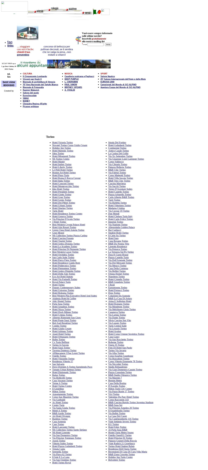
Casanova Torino (116, 312)
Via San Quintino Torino (64, 460)
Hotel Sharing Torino (62, 208)
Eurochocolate (30, 95)
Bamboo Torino (59, 419)
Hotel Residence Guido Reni (66, 263)
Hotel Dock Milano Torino (65, 312)
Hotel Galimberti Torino (119, 145)
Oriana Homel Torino (118, 274)
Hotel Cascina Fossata (63, 238)
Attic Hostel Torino (61, 301)
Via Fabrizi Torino (117, 172)
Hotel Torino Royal (61, 462)
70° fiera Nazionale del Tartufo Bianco (40, 84)
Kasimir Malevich (31, 90)
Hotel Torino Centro (62, 386)
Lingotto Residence (117, 246)
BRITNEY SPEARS (73, 87)
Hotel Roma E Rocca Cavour (66, 178)
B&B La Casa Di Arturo (120, 298)
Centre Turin (58, 405)
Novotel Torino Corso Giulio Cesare (69, 145)
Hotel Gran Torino (61, 197)
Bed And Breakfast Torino (65, 323)
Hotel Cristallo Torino (118, 279)
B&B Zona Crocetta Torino (121, 454)
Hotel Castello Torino (118, 191)
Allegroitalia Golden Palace (121, 227)
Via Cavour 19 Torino (118, 211)
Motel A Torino (59, 410)
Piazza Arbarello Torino (119, 194)
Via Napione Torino (117, 224)
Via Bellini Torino (117, 271)
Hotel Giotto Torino (61, 194)
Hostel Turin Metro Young (121, 432)
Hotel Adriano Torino (62, 331)
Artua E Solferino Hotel (119, 301)
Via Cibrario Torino (117, 164)
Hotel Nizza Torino (61, 309)
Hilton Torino (58, 391)
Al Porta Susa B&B (117, 430)
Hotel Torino (58, 284)
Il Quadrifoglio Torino (119, 410)
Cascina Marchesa (117, 183)
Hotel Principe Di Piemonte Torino (69, 249)
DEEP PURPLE (72, 79)
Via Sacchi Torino (117, 186)
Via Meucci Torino (117, 265)
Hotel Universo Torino (63, 290)
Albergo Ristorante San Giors (66, 317)
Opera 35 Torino (116, 345)
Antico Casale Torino (118, 150)
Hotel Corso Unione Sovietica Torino (126, 334)
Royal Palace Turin (61, 282)
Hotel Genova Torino (62, 216)
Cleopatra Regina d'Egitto (35, 104)
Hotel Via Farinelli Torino (64, 279)
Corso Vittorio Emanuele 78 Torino (125, 361)
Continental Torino (117, 148)
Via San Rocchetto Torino (120, 339)
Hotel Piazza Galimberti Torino (67, 446)
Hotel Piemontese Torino (64, 268)
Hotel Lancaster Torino (63, 427)
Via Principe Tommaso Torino (66, 438)
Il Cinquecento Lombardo (35, 76)
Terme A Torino (59, 383)
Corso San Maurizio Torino (65, 397)
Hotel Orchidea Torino (63, 254)
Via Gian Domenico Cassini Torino (125, 369)
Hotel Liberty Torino (62, 167)
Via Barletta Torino (117, 202)
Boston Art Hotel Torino (64, 172)
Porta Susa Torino (60, 304)
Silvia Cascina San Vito (119, 320)
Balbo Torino (58, 339)
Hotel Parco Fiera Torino (64, 260)
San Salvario (58, 364)
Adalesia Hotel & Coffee (64, 298)
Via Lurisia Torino (117, 315)
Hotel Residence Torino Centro (67, 213)
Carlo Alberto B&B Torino (121, 197)
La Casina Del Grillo (118, 153)
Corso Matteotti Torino (119, 175)
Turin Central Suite (117, 326)
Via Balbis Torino (116, 413)
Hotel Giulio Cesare (61, 328)
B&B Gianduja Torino (119, 282)
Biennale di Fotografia (33, 87)
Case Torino (58, 424)
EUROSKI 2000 (107, 82)
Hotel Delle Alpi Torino (63, 274)
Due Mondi (113, 213)
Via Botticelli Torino (62, 378)
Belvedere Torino (116, 460)
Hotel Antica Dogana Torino (66, 243)
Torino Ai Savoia (60, 345)
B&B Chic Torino (117, 170)
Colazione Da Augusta (119, 295)
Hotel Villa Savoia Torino (120, 178)
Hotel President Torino (63, 191)
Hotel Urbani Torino (62, 205)
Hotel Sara (113, 238)
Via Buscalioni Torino (118, 358)
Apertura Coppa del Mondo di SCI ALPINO (120, 87)
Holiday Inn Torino (61, 148)
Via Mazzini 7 (115, 378)
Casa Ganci (113, 336)
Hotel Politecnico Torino (64, 265)
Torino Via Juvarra (117, 350)
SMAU (26, 98)
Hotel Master (58, 161)
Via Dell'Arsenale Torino (120, 260)
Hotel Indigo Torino (61, 164)
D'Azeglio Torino (116, 386)
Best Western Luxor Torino (65, 252)
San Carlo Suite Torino (63, 257)
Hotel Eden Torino (117, 427)
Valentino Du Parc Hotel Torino (123, 397)
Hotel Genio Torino (61, 200)
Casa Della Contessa (118, 268)
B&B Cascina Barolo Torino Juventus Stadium (130, 402)
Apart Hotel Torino (61, 334)
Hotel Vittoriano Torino (119, 205)
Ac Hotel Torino (60, 402)
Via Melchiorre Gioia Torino (122, 309)
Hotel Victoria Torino (62, 142)
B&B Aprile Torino (61, 413)
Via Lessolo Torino (117, 328)
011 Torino (113, 424)
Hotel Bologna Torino (62, 293)
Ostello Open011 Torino (120, 435)
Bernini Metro (115, 380)
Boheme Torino (115, 342)
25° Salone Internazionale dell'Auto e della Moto (123, 79)
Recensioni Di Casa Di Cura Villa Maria (127, 451)
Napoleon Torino (116, 276)
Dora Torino (114, 293)
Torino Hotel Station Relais (121, 446)
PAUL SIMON (71, 84)
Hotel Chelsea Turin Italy (120, 216)
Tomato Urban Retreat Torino (66, 369)
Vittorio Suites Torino (62, 443)
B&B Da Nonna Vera (118, 243)
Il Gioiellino (58, 388)
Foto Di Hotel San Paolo (120, 347)
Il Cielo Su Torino (117, 235)
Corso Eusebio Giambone (120, 356)
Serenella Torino (60, 451)
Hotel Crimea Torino (62, 315)
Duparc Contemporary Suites (66, 287)
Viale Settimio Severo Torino (122, 421)
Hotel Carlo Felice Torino (120, 219)
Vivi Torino (113, 394)
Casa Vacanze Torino (62, 380)
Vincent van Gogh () (32, 79)
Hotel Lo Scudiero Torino (64, 246)
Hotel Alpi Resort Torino (64, 227)
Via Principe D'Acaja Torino (66, 219)
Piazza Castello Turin (118, 257)
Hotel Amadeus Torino (63, 306)
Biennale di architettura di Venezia (39, 82)
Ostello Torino (59, 356)
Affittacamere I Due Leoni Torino (68, 353)
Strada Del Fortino (117, 142)
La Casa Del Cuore (117, 416)
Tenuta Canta (58, 449)
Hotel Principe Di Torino (120, 438)
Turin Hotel (57, 211)
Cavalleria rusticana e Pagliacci (79, 76)
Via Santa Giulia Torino (63, 408)
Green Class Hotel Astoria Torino (68, 230)
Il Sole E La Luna (60, 457)
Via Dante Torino (116, 317)
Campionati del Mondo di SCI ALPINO (118, 84)
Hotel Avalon (114, 331)
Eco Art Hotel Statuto (62, 276)
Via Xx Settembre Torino (120, 156)
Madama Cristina (116, 208)
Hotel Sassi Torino (61, 347)
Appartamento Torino (62, 394)
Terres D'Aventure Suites (120, 189)
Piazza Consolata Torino (120, 372)
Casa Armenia (59, 421)
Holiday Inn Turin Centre (120, 457)
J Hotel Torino (59, 222)
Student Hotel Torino (118, 233)
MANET (26, 101)
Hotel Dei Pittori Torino (63, 202)
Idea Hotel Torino (60, 189)
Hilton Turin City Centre (120, 388)
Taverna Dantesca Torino (64, 350)
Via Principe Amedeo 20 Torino (123, 408)
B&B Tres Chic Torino (119, 181)
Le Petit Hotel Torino (62, 170)
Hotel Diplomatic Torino (64, 372)
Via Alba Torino (116, 353)
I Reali (111, 284)
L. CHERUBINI (71, 82)
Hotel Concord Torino (63, 183)
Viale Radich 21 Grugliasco (121, 443)
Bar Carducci (114, 230)
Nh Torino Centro (60, 159)
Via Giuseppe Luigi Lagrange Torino (126, 159)
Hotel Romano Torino (118, 304)
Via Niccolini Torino (118, 364)
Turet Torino (114, 200)
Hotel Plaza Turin (60, 175)
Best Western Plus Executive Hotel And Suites (74, 295)
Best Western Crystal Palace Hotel (68, 224)
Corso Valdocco (116, 161)
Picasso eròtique (31, 106)
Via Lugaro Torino (117, 323)
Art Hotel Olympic (61, 416)
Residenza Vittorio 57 (62, 361)
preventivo (23, 55)
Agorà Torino (58, 440)
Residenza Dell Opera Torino (122, 449)
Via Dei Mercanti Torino (120, 263)
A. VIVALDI (70, 90)
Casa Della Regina (117, 383)
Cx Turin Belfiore (60, 342)
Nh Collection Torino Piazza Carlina (69, 235)
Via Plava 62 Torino (62, 454)
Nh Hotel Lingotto (61, 432)
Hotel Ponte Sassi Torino (64, 320)
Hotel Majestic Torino (62, 150)
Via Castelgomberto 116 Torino (123, 419)
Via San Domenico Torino (65, 435)
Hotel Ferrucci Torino (118, 290)
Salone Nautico (107, 76)
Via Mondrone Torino (118, 306)
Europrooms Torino (117, 287)
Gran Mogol (58, 233)
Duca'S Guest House (118, 254)
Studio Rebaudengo (117, 367)
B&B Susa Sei (115, 405)
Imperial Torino (115, 222)
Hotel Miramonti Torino (63, 156)
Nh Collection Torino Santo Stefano (69, 430)
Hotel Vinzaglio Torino (63, 358)
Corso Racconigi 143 (118, 399)
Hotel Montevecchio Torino (65, 186)
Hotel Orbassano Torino (63, 336)
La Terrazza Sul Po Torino (121, 252)
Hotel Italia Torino (61, 181)
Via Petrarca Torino (117, 249)
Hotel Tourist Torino (62, 241)
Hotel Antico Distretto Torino (66, 271)
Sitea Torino (58, 153)
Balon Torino (58, 375)
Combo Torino (59, 326)
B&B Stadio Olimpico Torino (122, 375)
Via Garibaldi (58, 399)
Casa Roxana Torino (118, 241)
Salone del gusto (31, 93)
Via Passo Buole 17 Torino (121, 391)
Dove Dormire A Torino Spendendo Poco (72, 367)
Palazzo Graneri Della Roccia (122, 440)
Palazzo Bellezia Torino (119, 167)
